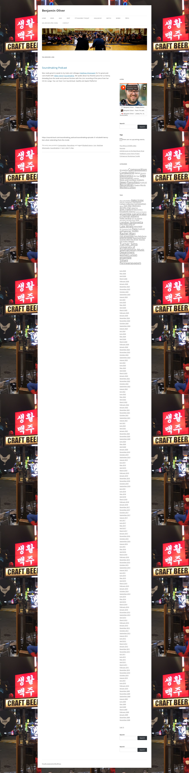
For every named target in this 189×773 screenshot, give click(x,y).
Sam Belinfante (140, 236)
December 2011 (125, 649)
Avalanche (98, 18)
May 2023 (123, 368)
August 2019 (124, 460)
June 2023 (123, 365)
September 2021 (125, 418)
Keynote (122, 148)
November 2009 (125, 694)
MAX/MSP (138, 226)
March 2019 (123, 470)
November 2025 (125, 289)
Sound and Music (139, 238)
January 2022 (124, 407)
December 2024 (125, 318)
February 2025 (124, 313)
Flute (137, 176)
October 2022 (124, 384)
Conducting (127, 172)
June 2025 (123, 302)
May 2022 (123, 397)
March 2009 (123, 710)
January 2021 (124, 431)
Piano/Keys (133, 182)
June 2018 (123, 491)
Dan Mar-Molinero (132, 205)
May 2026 (123, 273)
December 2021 (125, 410)
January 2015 (124, 589)
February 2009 (124, 712)
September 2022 (125, 386)
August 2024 (124, 329)
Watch (108, 18)
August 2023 (124, 360)
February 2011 (124, 667)
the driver (134, 239)
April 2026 (123, 276)
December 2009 (125, 691)
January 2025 (124, 316)
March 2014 (123, 604)
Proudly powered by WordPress (51, 764)
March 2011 (123, 665)
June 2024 (123, 334)
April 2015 (123, 581)
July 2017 (122, 520)
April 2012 (123, 641)
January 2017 (124, 534)
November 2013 (125, 612)
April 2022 (123, 400)
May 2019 (123, 465)
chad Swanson (136, 202)
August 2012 (124, 636)
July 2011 (122, 654)
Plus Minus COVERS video (128, 146)
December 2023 (125, 350)
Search (122, 123)
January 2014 (124, 610)
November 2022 (125, 381)
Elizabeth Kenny (87, 145)
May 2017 (123, 526)
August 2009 (124, 699)
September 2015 (125, 568)
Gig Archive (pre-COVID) (50, 23)
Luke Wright (127, 226)
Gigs (60, 18)
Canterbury (128, 202)
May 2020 (123, 444)
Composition (62, 145)
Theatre (137, 185)
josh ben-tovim (130, 220)
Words (143, 185)
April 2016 (123, 552)
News (52, 18)
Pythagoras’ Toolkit (82, 18)
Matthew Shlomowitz (87, 73)
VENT (68, 18)
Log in (122, 727)
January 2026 (124, 284)
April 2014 (123, 602)
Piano (135, 228)
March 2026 (123, 279)
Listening (136, 178)
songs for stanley (126, 238)
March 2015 (123, 583)
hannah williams (130, 216)
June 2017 (123, 523)
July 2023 (122, 363)
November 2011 (125, 652)
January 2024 (124, 347)
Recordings (70, 145)
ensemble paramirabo (133, 214)
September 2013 (125, 615)
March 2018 (123, 499)
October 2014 (124, 591)
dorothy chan (125, 207)
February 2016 (124, 557)
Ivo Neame (138, 218)
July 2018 (122, 489)
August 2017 (124, 518)
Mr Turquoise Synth (126, 229)
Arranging (124, 170)
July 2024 (122, 331)
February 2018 (124, 502)
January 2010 (124, 688)
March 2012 (123, 644)
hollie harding (125, 218)
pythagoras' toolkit (129, 231)
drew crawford (126, 209)
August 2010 (124, 678)
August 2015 (124, 570)
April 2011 (123, 662)
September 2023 (125, 358)
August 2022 (124, 389)
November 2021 (125, 413)
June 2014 (123, 597)
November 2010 (125, 673)
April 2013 (123, 618)
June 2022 (123, 394)
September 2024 (125, 326)
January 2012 (124, 646)
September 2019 (125, 457)
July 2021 (122, 423)
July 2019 (122, 463)
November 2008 (125, 720)
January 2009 (124, 715)
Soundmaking (69, 76)
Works (118, 18)
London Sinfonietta (131, 222)
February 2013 (124, 623)
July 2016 (122, 547)
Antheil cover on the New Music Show (132, 151)
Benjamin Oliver (53, 10)
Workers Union (128, 187)
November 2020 (125, 436)
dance (121, 206)
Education (143, 173)
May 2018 (123, 494)
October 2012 (124, 631)
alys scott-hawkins (125, 200)
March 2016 (123, 555)
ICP (133, 218)
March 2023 (123, 373)
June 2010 (123, 683)
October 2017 (124, 513)
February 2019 (124, 473)
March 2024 (123, 342)
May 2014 (123, 599)
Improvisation (126, 178)
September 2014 (125, 594)
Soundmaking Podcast (54, 67)
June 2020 (123, 442)
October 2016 (124, 539)
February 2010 (124, 686)
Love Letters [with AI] (127, 224)
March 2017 (123, 531)
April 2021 (123, 428)
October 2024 (124, 323)
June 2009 (123, 702)
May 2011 (123, 660)
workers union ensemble (128, 256)
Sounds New (125, 239)
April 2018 (123, 497)
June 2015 (123, 576)
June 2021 (123, 426)
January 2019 (124, 476)
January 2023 (124, 376)
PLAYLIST (143, 182)
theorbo (142, 239)
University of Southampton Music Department (132, 249)
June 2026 (123, 271)
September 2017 (125, 515)
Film (134, 176)
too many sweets (127, 241)
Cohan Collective (127, 204)
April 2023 (123, 371)
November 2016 (125, 536)
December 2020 (125, 434)
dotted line (134, 208)
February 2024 (124, 344)
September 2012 (125, 633)
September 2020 (125, 439)
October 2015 (124, 565)
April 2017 (123, 528)
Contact (66, 23)
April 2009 (123, 707)
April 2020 (123, 447)
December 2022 (125, 379)
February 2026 (124, 281)
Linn (94, 145)
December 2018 (125, 478)
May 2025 (123, 305)
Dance (137, 173)
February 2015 (124, 586)
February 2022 (124, 405)
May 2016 (123, 549)
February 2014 (124, 607)
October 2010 (124, 675)
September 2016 (125, 541)
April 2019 (123, 468)
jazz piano (123, 220)
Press (127, 18)
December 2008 (125, 717)
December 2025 (125, 287)
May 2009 (123, 704)
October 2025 (124, 292)
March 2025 (123, 310)
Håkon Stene (58, 76)
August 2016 (124, 544)
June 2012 (123, 639)
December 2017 (125, 507)
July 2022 (122, 392)
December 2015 (125, 560)
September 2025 (125, 294)
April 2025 (123, 308)
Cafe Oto (122, 202)
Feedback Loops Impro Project (130, 154)
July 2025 (122, 300)
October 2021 (124, 415)
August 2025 (124, 297)
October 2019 (124, 455)
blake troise (137, 200)
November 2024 (125, 321)
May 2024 (123, 337)
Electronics (126, 175)
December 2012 (125, 628)
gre (121, 216)
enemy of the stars (141, 212)
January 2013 (124, 625)
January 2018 (124, 505)
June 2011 (123, 657)
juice (137, 220)
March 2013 (123, 620)
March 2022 (123, 402)
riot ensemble (127, 236)
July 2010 (122, 681)
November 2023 (125, 352)
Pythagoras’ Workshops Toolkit (130, 156)
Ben (72, 148)
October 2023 (124, 355)
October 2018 (124, 484)
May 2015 (123, 578)
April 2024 (123, 339)
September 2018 (125, 486)
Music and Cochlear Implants (132, 180)
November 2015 (125, 562)
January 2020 (124, 449)
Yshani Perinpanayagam (130, 261)
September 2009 (125, 696)
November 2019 (125, 452)
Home (44, 18)
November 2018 (125, 481)
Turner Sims (129, 244)
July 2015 (122, 573)
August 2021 (124, 421)
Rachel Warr (128, 233)
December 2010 (125, 670)
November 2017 (125, 510)
